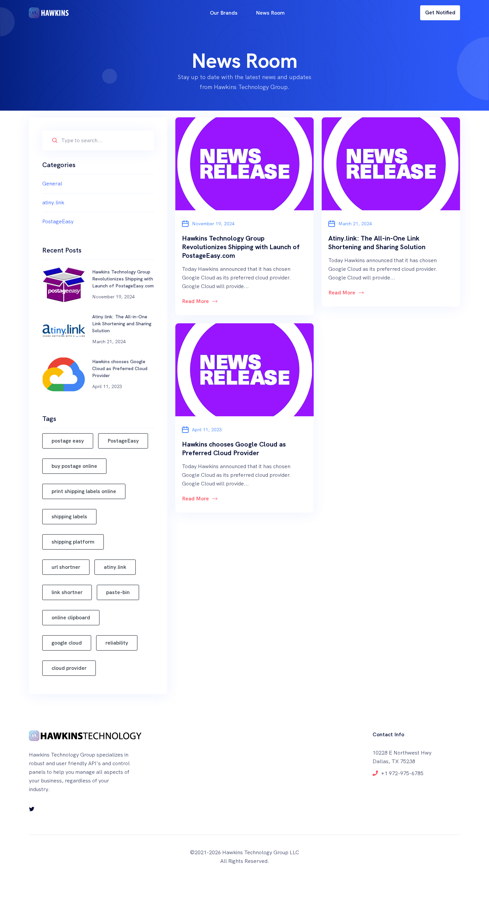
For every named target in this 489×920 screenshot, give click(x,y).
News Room (270, 12)
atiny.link (53, 202)
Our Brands (224, 12)
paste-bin (118, 592)
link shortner (67, 592)
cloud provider (69, 667)
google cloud (67, 642)
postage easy (68, 440)
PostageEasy (58, 221)
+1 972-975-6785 (402, 773)
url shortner (66, 566)
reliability (116, 642)
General (52, 183)
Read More (195, 301)
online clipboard (71, 617)
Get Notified (440, 12)
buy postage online (74, 465)
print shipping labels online (84, 491)
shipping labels (69, 516)
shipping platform (73, 541)
